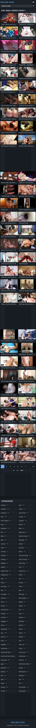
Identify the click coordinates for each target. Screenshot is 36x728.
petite (22, 575)
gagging (4, 621)
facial (4, 602)
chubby (4, 555)
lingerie (22, 520)
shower (22, 625)
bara (3, 524)
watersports (23, 671)
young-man (23, 687)
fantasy (4, 613)
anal (4, 517)
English (34, 2)
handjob (5, 644)
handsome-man (7, 652)
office (22, 551)
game (4, 625)
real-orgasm (24, 598)
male (22, 528)
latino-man (23, 513)
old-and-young (25, 555)
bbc (3, 532)
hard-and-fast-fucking (8, 656)
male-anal (23, 532)
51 (33, 466)
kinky (4, 683)
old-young (23, 563)
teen (21, 640)
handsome (5, 648)
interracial (5, 660)
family (4, 606)
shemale (22, 621)
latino (22, 509)
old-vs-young (24, 559)
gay (4, 633)
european (5, 594)
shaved (22, 617)
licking (22, 517)
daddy (4, 567)
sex (21, 610)
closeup (4, 559)
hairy (4, 640)
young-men (23, 691)
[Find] (34, 6)
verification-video (25, 664)
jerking (4, 671)
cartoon (4, 544)
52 (13, 470)
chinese (4, 551)
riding (22, 606)
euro (3, 590)
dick (4, 579)
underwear (23, 656)
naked (22, 544)
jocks (4, 679)
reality (22, 602)
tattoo (22, 633)
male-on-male (24, 536)
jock (3, 675)
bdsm (4, 536)
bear (3, 540)
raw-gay (23, 594)
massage (23, 540)
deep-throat (6, 571)
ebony (4, 582)
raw (21, 590)
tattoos (22, 637)
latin (22, 505)
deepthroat (5, 575)
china (4, 548)
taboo (22, 629)
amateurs (5, 513)
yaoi (21, 679)
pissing (22, 582)
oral (21, 567)
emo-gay (5, 586)
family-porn (6, 610)
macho (22, 524)
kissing (4, 687)
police (22, 586)
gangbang (5, 629)
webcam (22, 675)
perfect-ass (23, 571)
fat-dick (4, 617)
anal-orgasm (6, 520)
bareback (5, 528)
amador (5, 505)
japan (4, 664)
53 (17, 470)
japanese (5, 668)
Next (21, 470)
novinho (22, 548)
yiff (21, 683)
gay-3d (4, 637)
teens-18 (23, 644)
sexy (21, 613)
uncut (22, 648)
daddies (4, 563)
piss (21, 579)
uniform (23, 660)
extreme (5, 598)
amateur (5, 509)
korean (4, 691)
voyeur (22, 668)
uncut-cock (23, 652)
